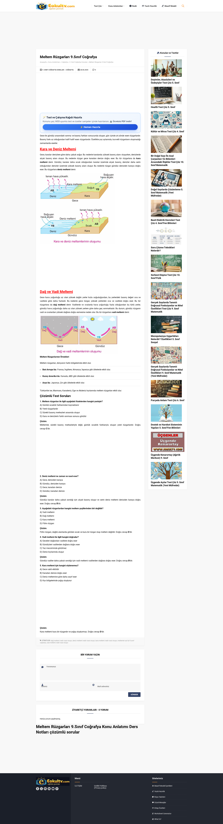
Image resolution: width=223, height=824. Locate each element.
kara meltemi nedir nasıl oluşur (106, 640)
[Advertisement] (90, 93)
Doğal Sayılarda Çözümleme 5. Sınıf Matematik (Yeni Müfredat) (167, 192)
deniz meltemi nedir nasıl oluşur (84, 640)
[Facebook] (37, 788)
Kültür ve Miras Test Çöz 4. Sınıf (167, 131)
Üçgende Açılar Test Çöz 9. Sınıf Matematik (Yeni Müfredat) (167, 484)
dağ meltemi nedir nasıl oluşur (61, 640)
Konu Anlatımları (54, 62)
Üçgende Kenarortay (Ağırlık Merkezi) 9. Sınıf (165, 456)
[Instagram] (45, 788)
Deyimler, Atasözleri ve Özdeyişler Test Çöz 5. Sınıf (165, 81)
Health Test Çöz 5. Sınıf (163, 107)
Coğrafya (65, 62)
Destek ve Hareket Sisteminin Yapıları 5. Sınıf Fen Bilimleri (166, 426)
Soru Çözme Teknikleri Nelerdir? (163, 249)
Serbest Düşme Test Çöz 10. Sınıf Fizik (165, 276)
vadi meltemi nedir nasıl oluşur (57, 643)
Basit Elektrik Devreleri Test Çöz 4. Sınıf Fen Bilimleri (165, 221)
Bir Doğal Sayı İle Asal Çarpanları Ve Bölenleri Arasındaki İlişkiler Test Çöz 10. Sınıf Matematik (167, 160)
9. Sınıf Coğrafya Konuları (78, 62)
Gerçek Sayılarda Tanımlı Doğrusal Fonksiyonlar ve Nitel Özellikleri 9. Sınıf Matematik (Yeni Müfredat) (167, 371)
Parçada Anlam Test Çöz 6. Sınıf (167, 400)
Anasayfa (43, 62)
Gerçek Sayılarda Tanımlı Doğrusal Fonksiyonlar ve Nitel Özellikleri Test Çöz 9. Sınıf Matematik (167, 307)
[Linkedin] (49, 788)
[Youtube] (53, 788)
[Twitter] (41, 788)
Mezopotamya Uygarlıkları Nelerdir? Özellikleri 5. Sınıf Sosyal (165, 339)
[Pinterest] (56, 788)
